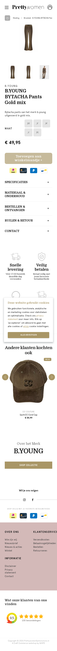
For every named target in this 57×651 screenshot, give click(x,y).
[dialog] (28, 319)
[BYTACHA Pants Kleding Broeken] (28, 37)
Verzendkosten (41, 539)
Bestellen (38, 547)
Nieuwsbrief (11, 543)
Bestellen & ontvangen (15, 208)
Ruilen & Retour (19, 220)
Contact (12, 231)
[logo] (28, 7)
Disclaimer (10, 566)
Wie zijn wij (11, 539)
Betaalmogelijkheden (44, 543)
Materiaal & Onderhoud (15, 194)
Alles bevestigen (28, 335)
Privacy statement (10, 571)
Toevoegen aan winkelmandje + (28, 158)
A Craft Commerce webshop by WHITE (28, 643)
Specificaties (16, 182)
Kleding (16, 18)
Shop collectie (28, 465)
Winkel (8, 550)
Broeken (27, 18)
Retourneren (40, 550)
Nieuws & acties (13, 547)
